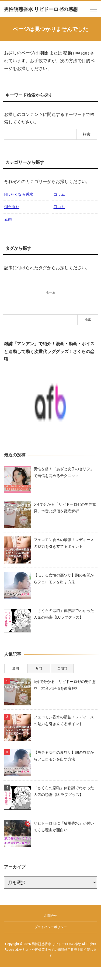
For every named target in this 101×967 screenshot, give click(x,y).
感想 (8, 219)
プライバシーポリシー (50, 927)
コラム (59, 194)
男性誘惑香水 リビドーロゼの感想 (41, 9)
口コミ (59, 207)
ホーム (50, 292)
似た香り (11, 207)
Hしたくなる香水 (18, 194)
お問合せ (50, 916)
